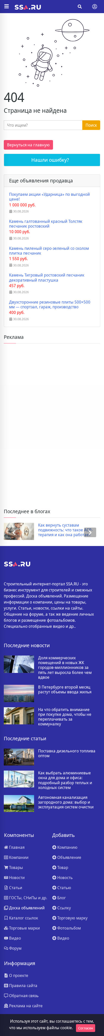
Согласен (85, 1028)
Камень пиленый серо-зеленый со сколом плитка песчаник (49, 251)
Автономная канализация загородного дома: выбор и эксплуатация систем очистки (66, 802)
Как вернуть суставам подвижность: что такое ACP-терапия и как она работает (65, 530)
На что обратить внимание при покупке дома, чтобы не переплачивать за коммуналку (64, 717)
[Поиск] (79, 6)
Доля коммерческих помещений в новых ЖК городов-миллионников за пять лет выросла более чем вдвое (65, 668)
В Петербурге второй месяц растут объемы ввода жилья (64, 689)
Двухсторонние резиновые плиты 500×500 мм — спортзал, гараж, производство (49, 304)
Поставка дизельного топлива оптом (66, 753)
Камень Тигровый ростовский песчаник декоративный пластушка (46, 277)
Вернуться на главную (28, 145)
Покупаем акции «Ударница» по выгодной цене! (49, 197)
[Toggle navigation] (94, 6)
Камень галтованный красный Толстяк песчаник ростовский (45, 224)
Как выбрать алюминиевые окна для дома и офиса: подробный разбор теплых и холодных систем (65, 780)
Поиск (91, 125)
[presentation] (14, 532)
